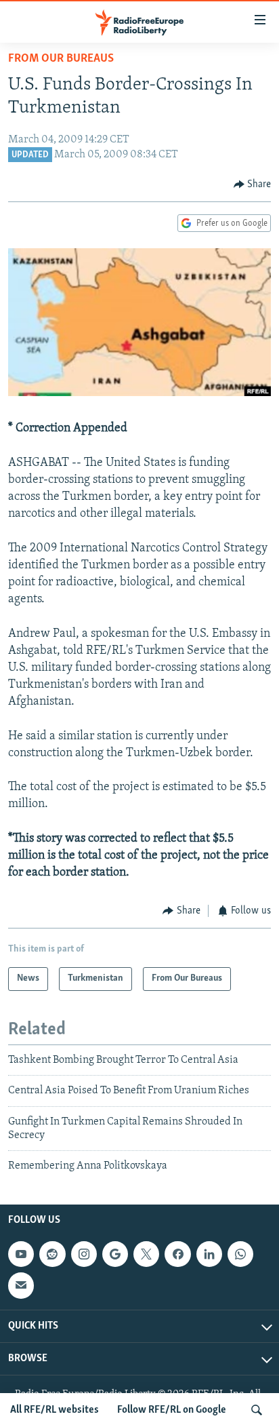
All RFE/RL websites (54, 1410)
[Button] (253, 184)
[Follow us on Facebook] (177, 1254)
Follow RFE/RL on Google (171, 1410)
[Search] (256, 1410)
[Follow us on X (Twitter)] (146, 1254)
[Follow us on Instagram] (84, 1254)
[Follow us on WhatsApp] (240, 1254)
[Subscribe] (21, 1285)
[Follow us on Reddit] (52, 1254)
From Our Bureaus (61, 59)
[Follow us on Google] (115, 1254)
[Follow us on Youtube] (21, 1254)
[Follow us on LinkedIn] (209, 1254)
